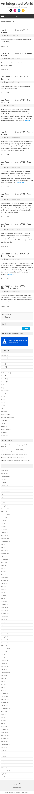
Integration (4, 390)
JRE (8, 46)
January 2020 (4, 607)
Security (3, 420)
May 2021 (3, 571)
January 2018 (4, 663)
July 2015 (3, 750)
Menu (17, 16)
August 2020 (4, 586)
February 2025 (4, 485)
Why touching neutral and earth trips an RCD (15, 454)
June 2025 (3, 479)
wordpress (4, 435)
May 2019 (3, 625)
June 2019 (3, 622)
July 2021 (3, 565)
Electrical (3, 378)
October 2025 (4, 473)
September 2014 (5, 770)
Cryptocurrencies (5, 373)
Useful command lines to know (16, 457)
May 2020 (3, 595)
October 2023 (4, 511)
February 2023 (4, 532)
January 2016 (4, 732)
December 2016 (5, 699)
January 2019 (4, 637)
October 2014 (4, 768)
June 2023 (3, 523)
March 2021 (4, 574)
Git (1, 384)
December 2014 (5, 765)
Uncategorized (5, 429)
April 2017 (3, 687)
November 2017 (5, 666)
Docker (3, 375)
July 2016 (3, 714)
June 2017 (3, 681)
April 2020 (3, 598)
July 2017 (3, 678)
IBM (2, 387)
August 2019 (4, 619)
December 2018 (5, 639)
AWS (2, 361)
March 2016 (4, 726)
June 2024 (3, 500)
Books (2, 370)
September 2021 (5, 559)
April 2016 (3, 723)
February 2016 (4, 729)
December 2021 (5, 550)
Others (3, 408)
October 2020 (4, 583)
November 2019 (5, 613)
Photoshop (4, 411)
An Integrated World (17, 3)
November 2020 (5, 580)
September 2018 (5, 648)
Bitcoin (3, 367)
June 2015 (3, 753)
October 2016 (4, 705)
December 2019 (5, 610)
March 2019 (4, 631)
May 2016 (3, 720)
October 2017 (4, 669)
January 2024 (4, 506)
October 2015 (4, 741)
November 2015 (5, 738)
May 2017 (3, 684)
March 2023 (4, 529)
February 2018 (4, 660)
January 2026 (4, 470)
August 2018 (4, 651)
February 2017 (4, 693)
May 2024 (3, 503)
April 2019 (3, 628)
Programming (4, 414)
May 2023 (3, 526)
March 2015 (4, 762)
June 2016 (3, 717)
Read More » (28, 120)
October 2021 (4, 556)
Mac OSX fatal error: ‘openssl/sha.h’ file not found (19, 460)
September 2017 (5, 672)
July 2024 (3, 497)
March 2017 (4, 690)
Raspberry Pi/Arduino (6, 417)
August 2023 (4, 517)
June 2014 (3, 776)
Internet (3, 393)
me (2, 399)
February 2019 (4, 634)
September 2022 (5, 541)
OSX (2, 405)
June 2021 (3, 568)
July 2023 (3, 520)
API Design (3, 355)
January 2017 (4, 696)
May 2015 (3, 756)
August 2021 (4, 562)
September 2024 (5, 491)
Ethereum (3, 381)
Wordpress (25, 792)
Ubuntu (3, 426)
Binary (2, 364)
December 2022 (5, 535)
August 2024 (4, 494)
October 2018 (4, 645)
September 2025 (5, 476)
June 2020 (3, 592)
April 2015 (3, 759)
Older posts (6, 317)
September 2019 (5, 616)
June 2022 (3, 544)
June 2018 (3, 654)
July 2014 (3, 774)
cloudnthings (7, 35)
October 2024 (4, 488)
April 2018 (3, 657)
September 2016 (5, 708)
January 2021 (4, 577)
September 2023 (5, 514)
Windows (3, 432)
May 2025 (3, 482)
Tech (2, 423)
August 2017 (4, 675)
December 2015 (5, 735)
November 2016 (5, 702)
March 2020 (4, 601)
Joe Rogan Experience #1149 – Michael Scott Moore (13, 287)
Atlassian (3, 358)
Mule (2, 402)
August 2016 (4, 711)
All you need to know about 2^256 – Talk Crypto (13, 449)
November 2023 (5, 508)
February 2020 (4, 604)
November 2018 (5, 643)
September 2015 (5, 744)
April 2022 (3, 547)
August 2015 (4, 747)
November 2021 (5, 553)
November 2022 (5, 538)
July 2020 (3, 589)
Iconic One (8, 792)
